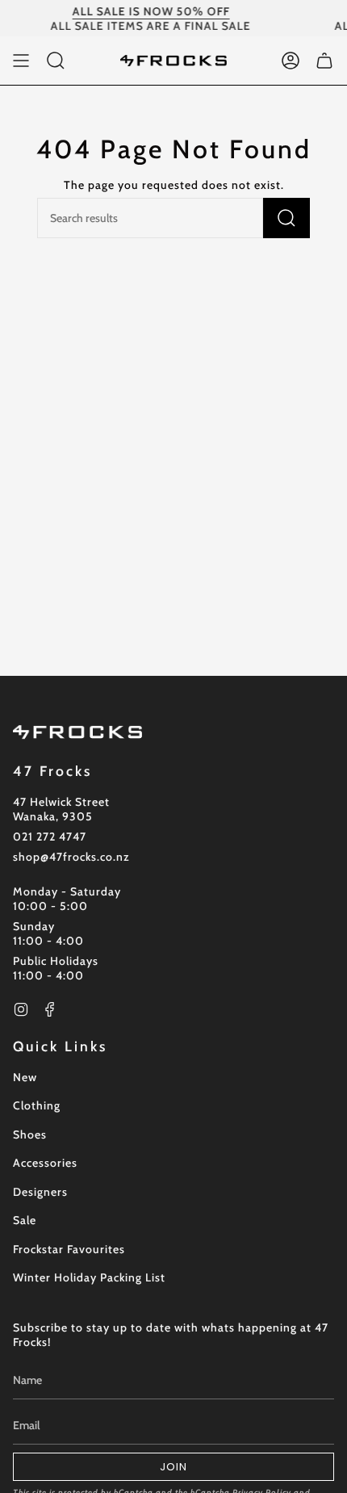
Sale (24, 1220)
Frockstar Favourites (69, 1249)
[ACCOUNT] (290, 60)
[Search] (286, 218)
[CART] (324, 60)
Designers (40, 1192)
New (25, 1077)
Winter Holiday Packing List (89, 1277)
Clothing (37, 1105)
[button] (55, 60)
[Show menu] (21, 60)
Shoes (30, 1134)
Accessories (45, 1162)
